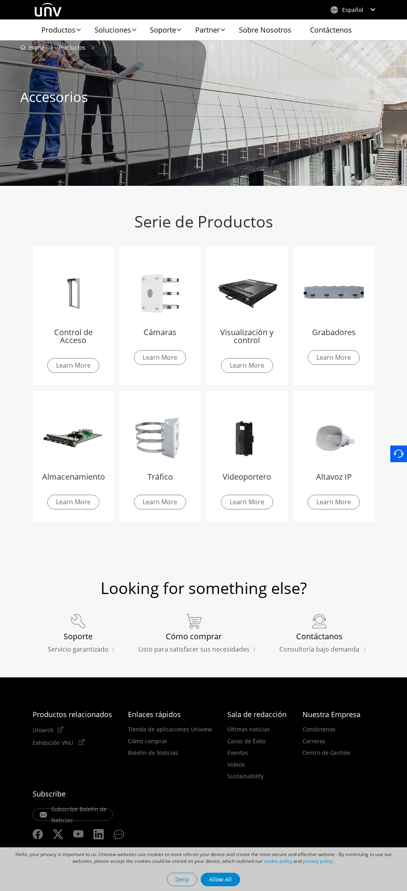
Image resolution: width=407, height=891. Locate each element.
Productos (58, 30)
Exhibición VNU (54, 742)
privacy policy (318, 861)
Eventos (237, 753)
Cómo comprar (147, 741)
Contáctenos (331, 30)
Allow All (220, 879)
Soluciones (113, 30)
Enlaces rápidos (154, 714)
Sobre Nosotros (265, 30)
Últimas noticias (248, 729)
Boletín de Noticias (153, 753)
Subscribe (49, 793)
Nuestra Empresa (331, 714)
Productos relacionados (72, 714)
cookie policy (278, 861)
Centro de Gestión (326, 753)
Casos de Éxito (246, 741)
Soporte (163, 30)
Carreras (314, 741)
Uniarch (43, 730)
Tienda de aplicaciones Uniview (170, 729)
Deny (182, 879)
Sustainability (245, 776)
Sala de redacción (257, 714)
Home (37, 47)
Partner (207, 30)
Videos (236, 765)
